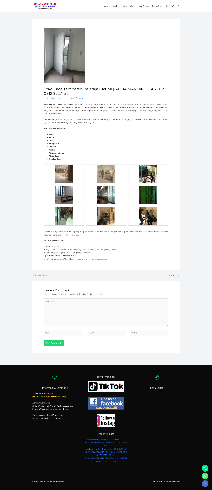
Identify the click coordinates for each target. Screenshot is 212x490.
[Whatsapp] (205, 476)
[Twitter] (173, 6)
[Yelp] (178, 6)
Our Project (144, 6)
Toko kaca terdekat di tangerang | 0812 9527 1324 (106, 449)
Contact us (156, 6)
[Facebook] (167, 6)
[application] (134, 6)
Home (105, 6)
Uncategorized (68, 98)
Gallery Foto (128, 6)
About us (115, 6)
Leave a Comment (52, 98)
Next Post (173, 275)
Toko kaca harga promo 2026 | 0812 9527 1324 (106, 440)
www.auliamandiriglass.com (96, 259)
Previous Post (40, 275)
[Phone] (205, 468)
